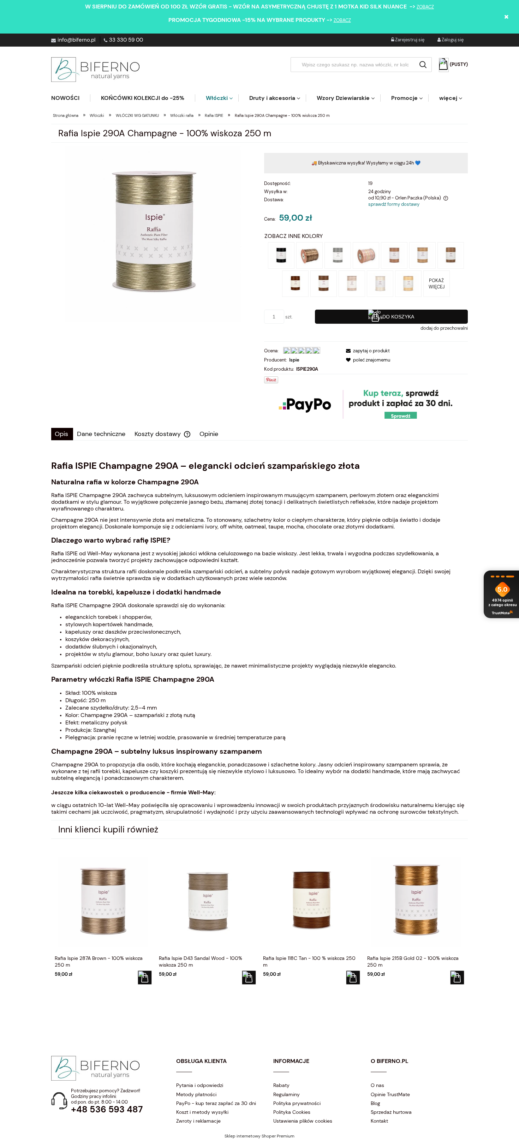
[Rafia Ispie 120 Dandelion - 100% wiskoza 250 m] (338, 255)
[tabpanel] (259, 638)
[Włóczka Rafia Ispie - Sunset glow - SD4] (366, 255)
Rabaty (281, 1085)
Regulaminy (286, 1094)
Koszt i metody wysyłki (202, 1112)
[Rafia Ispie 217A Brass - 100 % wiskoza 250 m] (309, 255)
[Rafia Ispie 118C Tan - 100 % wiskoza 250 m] (295, 283)
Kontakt (379, 1121)
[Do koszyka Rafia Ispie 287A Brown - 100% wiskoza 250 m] (145, 977)
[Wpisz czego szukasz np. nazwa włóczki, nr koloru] (423, 64)
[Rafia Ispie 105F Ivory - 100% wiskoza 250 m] (380, 283)
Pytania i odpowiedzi (199, 1085)
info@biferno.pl (76, 39)
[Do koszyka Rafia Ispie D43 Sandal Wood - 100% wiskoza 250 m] (249, 977)
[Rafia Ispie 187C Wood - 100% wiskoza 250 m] (451, 255)
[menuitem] (70, 98)
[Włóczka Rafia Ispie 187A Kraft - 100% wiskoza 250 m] (422, 255)
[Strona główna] (95, 69)
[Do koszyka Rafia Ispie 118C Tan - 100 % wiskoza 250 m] (353, 977)
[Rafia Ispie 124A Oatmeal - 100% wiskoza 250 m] (408, 283)
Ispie (294, 360)
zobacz (425, 7)
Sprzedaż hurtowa (391, 1112)
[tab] (62, 434)
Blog (375, 1103)
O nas (377, 1085)
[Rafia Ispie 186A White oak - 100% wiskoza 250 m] (352, 283)
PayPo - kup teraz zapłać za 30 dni (216, 1103)
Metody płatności (196, 1094)
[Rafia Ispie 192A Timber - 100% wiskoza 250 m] (323, 283)
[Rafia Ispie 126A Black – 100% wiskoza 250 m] (281, 255)
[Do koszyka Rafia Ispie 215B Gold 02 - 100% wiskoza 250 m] (457, 977)
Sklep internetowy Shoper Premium (259, 1136)
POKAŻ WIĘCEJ (437, 283)
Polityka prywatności (297, 1103)
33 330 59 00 (126, 39)
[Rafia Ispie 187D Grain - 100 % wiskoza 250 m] (394, 255)
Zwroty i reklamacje (198, 1121)
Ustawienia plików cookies (302, 1121)
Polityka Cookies (291, 1112)
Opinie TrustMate (390, 1094)
